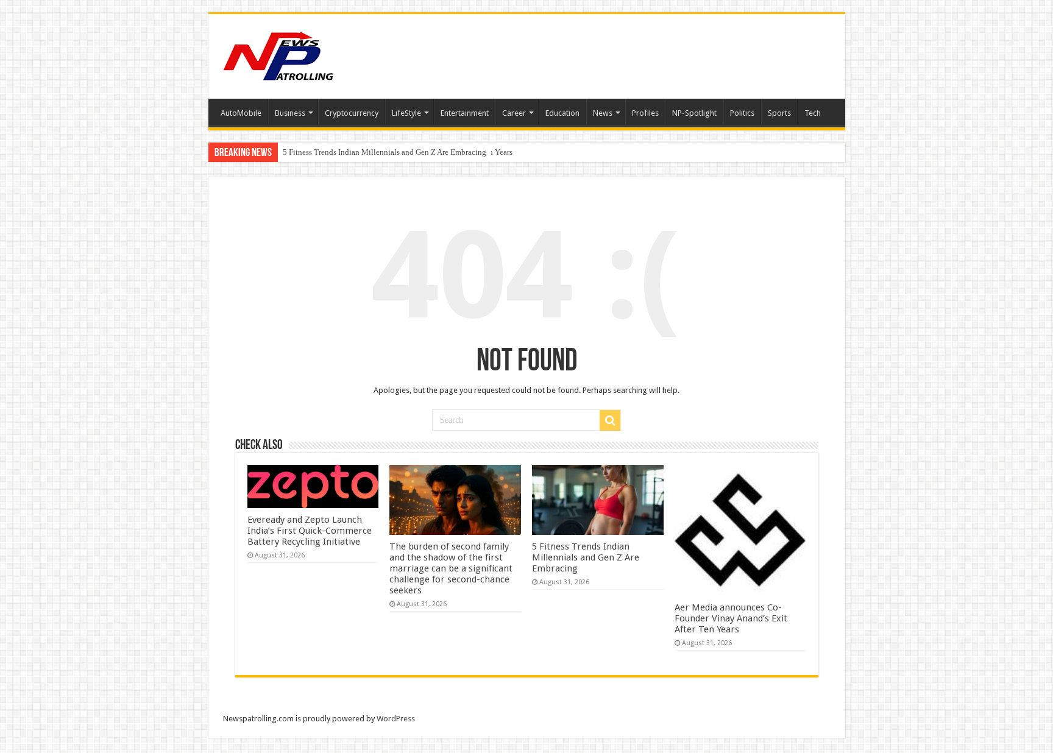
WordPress (396, 718)
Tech (812, 113)
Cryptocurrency (351, 113)
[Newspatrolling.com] (278, 54)
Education (562, 113)
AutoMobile (241, 113)
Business (290, 113)
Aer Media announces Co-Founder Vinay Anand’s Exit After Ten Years (397, 152)
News (602, 113)
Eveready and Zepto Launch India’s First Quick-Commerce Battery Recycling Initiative (309, 530)
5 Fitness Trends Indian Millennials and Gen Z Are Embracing (585, 557)
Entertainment (465, 113)
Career (514, 113)
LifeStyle (406, 113)
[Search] (610, 420)
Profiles (645, 113)
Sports (779, 113)
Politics (742, 113)
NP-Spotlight (694, 113)
